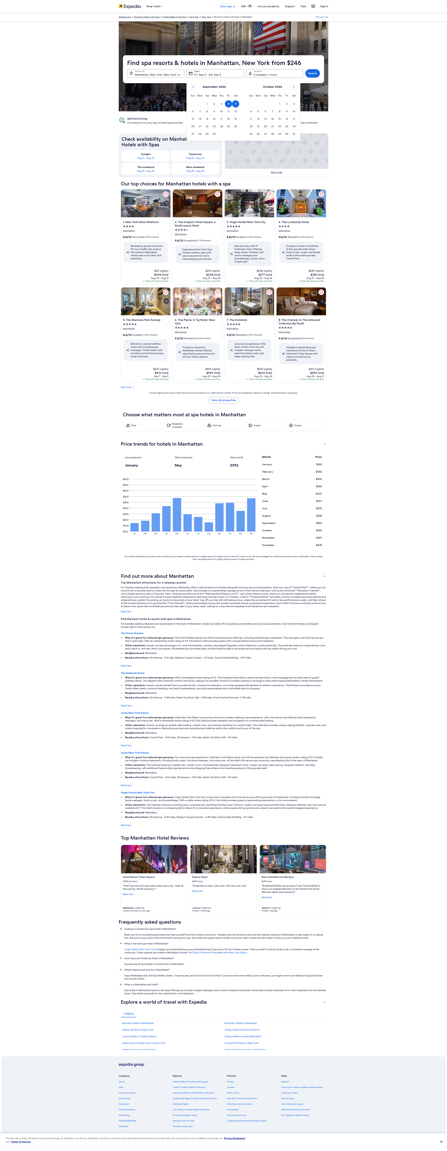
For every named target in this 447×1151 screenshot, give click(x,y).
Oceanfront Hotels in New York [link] (241, 1043)
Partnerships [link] (124, 1098)
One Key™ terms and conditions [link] (242, 1098)
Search (312, 73)
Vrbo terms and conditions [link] (239, 1104)
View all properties (223, 400)
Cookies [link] (231, 1087)
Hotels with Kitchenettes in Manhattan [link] (245, 1049)
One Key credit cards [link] (183, 1126)
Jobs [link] (121, 1087)
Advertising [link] (124, 1115)
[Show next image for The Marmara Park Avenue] (166, 301)
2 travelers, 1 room (265, 75)
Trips (303, 6)
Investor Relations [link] (127, 1109)
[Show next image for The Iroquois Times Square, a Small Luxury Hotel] (218, 203)
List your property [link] (127, 1092)
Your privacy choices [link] (236, 1115)
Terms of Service (21, 1141)
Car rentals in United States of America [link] (191, 1109)
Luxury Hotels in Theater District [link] (139, 1036)
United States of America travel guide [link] (190, 1081)
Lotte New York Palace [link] (234, 952)
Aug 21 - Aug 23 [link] (145, 170)
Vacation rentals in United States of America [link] (193, 1092)
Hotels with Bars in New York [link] (137, 1029)
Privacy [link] (230, 1081)
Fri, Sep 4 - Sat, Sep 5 (207, 75)
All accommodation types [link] (185, 1115)
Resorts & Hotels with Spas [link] (147, 17)
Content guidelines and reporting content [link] (247, 1120)
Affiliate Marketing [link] (127, 1120)
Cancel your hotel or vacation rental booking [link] (302, 1087)
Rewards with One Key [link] (184, 1120)
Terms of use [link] (233, 1092)
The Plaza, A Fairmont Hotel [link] (202, 952)
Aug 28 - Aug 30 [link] (195, 170)
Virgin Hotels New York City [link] (139, 949)
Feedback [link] (123, 1126)
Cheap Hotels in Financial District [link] (242, 1029)
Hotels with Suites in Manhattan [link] (139, 1049)
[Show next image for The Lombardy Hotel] (322, 203)
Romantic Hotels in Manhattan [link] (241, 1023)
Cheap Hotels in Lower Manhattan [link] (243, 1036)
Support (290, 6)
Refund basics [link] (287, 1098)
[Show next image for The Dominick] (270, 301)
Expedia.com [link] (125, 17)
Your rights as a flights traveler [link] (295, 1115)
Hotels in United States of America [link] (189, 1087)
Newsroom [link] (124, 1104)
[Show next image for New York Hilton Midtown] (166, 203)
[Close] (441, 1142)
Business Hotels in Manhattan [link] (138, 1023)
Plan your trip (322, 17)
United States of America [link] (174, 17)
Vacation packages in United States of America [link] (195, 1098)
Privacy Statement (234, 1138)
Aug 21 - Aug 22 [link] (145, 158)
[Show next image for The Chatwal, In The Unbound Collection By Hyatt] (322, 301)
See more (126, 387)
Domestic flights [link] (180, 1104)
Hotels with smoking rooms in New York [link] (143, 1043)
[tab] (128, 1013)
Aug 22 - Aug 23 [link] (195, 158)
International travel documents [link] (295, 1109)
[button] (207, 103)
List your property (268, 6)
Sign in (324, 6)
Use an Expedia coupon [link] (292, 1104)
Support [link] (285, 1081)
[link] (165, 194)
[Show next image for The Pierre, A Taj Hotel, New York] (218, 301)
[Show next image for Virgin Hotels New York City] (270, 203)
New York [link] (194, 17)
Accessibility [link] (233, 1109)
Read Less (126, 611)
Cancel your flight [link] (289, 1092)
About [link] (122, 1081)
